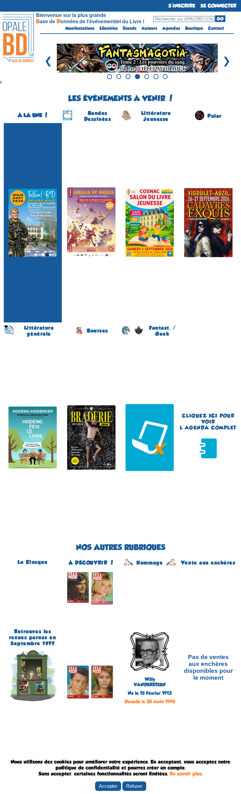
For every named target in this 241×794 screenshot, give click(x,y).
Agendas (171, 28)
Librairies (108, 28)
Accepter (108, 786)
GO (220, 18)
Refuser (134, 786)
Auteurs (149, 28)
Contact (216, 28)
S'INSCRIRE (182, 6)
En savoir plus (186, 774)
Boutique (194, 28)
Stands (130, 28)
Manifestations (79, 28)
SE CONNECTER (218, 6)
